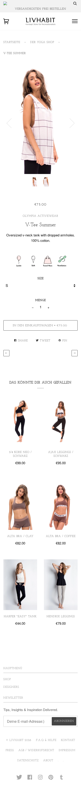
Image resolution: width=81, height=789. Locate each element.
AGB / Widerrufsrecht (36, 750)
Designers (11, 687)
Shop (7, 679)
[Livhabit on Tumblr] (61, 779)
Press (10, 750)
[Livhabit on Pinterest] (51, 779)
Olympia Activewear (40, 216)
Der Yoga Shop (42, 42)
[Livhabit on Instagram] (40, 779)
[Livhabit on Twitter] (19, 779)
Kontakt (68, 740)
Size (41, 278)
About (48, 760)
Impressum (67, 750)
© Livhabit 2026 (19, 740)
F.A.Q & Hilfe (46, 740)
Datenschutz (28, 760)
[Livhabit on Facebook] (30, 779)
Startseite (11, 42)
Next (72, 123)
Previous (9, 123)
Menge (40, 300)
